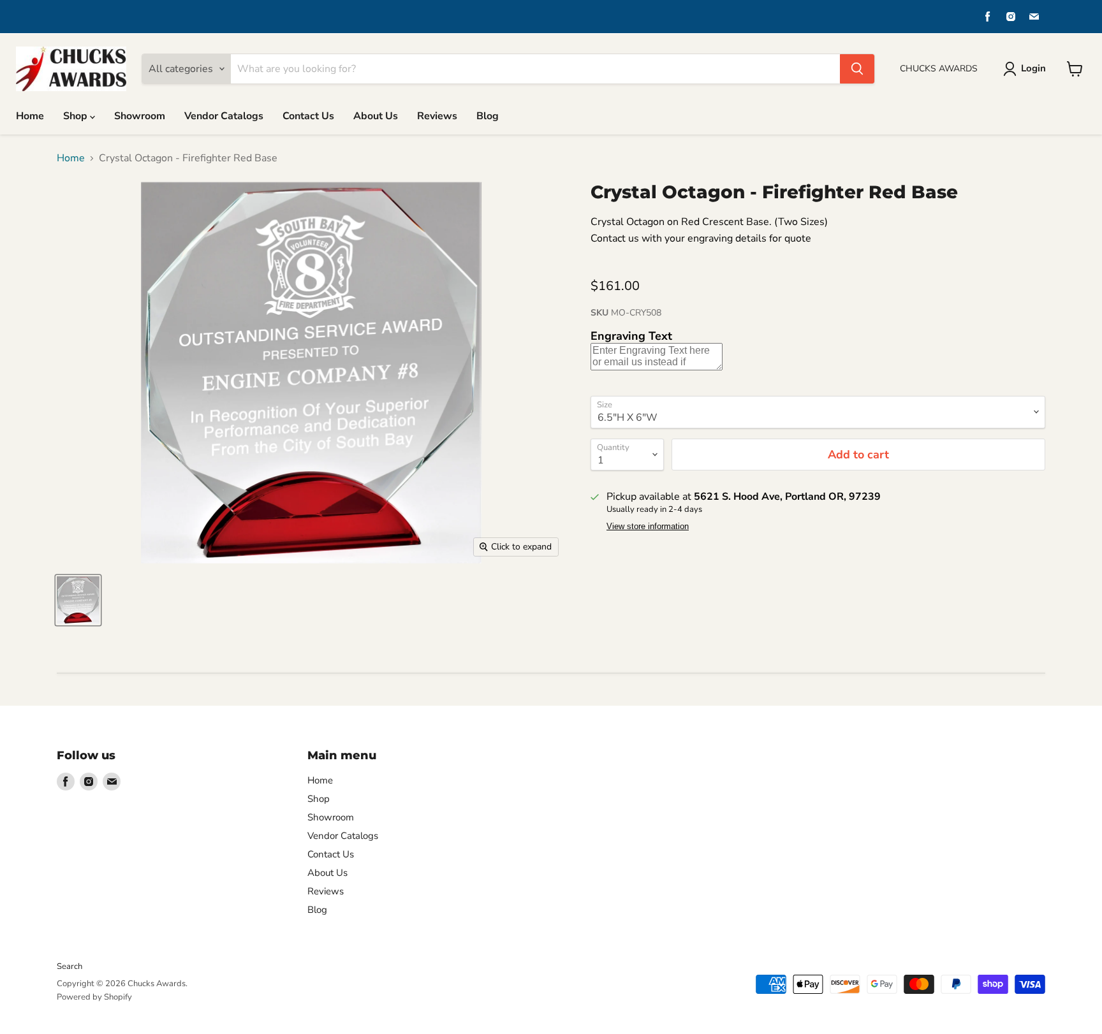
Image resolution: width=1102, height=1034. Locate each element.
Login (1033, 68)
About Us (375, 116)
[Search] (857, 69)
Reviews (437, 116)
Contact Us (308, 116)
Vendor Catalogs (223, 116)
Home (30, 116)
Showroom (139, 116)
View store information (647, 526)
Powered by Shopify (94, 997)
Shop (76, 116)
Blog (487, 116)
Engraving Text (631, 336)
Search (69, 966)
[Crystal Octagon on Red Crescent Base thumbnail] (78, 600)
